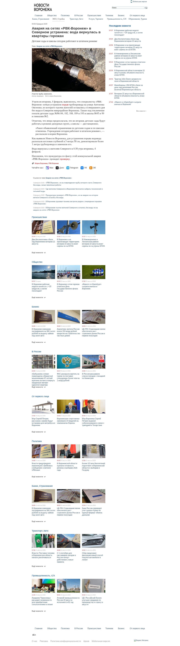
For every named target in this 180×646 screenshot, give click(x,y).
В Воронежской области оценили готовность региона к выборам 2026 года (67, 466)
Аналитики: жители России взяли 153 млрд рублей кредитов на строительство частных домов (68, 332)
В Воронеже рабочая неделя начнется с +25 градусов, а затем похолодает (41, 287)
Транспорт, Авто (76, 19)
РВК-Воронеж (53, 163)
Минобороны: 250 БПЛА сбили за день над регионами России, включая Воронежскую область (128, 87)
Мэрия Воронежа (41, 163)
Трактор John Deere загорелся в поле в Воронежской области (127, 80)
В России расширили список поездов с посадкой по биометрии (93, 376)
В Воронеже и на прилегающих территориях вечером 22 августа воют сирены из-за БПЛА (68, 242)
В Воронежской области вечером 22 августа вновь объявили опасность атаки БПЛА (129, 72)
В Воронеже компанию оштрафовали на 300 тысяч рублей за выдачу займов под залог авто (43, 332)
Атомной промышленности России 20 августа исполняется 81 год (68, 600)
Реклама (44, 641)
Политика (65, 15)
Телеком (109, 15)
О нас (34, 641)
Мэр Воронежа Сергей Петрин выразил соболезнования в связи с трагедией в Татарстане (93, 422)
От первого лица (137, 15)
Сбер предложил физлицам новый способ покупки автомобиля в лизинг (92, 556)
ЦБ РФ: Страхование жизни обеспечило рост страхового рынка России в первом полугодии (93, 332)
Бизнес (121, 15)
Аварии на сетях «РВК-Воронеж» (49, 46)
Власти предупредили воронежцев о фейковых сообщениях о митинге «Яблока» (42, 466)
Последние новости (120, 26)
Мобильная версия (140, 1)
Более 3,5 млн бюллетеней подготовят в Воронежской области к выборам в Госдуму (93, 466)
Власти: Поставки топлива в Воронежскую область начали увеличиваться (43, 555)
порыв (65, 104)
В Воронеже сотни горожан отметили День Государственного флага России (68, 287)
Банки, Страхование (40, 19)
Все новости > (141, 111)
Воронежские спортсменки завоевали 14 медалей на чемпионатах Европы (68, 421)
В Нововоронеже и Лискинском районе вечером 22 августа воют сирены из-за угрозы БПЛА (93, 242)
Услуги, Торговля (96, 19)
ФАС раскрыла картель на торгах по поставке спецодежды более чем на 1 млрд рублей (68, 377)
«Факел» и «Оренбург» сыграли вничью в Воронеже (91, 286)
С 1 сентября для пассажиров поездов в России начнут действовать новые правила (66, 557)
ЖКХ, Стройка (59, 19)
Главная (38, 15)
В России (78, 15)
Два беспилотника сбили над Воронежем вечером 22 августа (43, 241)
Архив (86, 641)
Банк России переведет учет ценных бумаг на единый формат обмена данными (92, 511)
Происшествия (94, 15)
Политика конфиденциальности (65, 641)
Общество (52, 15)
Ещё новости (37, 253)
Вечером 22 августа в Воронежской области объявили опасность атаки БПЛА (129, 96)
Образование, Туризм (138, 19)
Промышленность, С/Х (116, 19)
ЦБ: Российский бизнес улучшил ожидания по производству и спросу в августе (92, 601)
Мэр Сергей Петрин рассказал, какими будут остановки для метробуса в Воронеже (43, 422)
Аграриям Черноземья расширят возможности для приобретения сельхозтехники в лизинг (42, 601)
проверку (65, 158)
